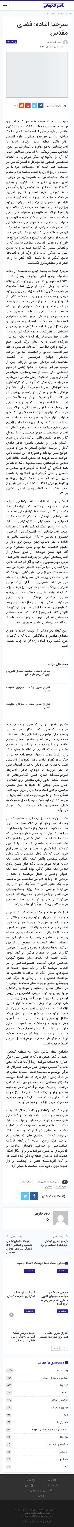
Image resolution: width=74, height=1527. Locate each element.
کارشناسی (63, 1452)
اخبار (65, 1415)
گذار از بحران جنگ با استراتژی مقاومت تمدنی (28, 689)
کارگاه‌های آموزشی (59, 1400)
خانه (50, 1481)
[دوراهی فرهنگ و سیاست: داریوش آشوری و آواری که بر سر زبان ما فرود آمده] (60, 675)
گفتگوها (64, 1385)
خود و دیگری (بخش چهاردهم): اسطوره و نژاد (54, 1243)
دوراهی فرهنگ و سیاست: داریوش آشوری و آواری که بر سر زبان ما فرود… (28, 672)
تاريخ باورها (54, 1182)
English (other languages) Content (50, 1430)
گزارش (64, 1467)
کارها (28, 1481)
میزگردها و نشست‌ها (58, 1444)
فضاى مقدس (41, 1182)
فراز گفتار (63, 1437)
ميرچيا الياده (61, 1186)
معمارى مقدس (26, 1182)
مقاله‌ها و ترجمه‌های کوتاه (55, 1378)
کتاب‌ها (64, 1393)
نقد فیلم (64, 1459)
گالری (27, 1486)
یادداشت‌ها (11, 41)
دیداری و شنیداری (59, 1407)
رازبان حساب (29, 1521)
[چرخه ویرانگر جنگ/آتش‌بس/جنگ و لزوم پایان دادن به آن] (20, 1319)
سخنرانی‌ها (62, 1422)
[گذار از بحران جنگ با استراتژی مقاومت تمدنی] (60, 692)
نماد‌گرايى (48, 1186)
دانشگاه (50, 1486)
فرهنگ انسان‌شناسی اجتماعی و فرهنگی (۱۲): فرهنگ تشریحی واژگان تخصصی (19, 1247)
